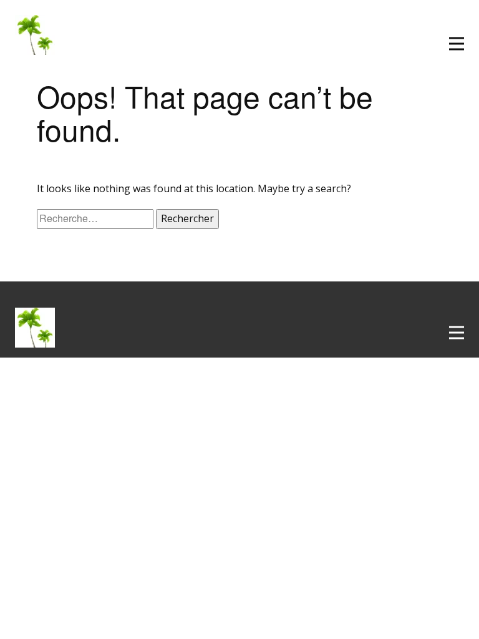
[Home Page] (40, 328)
